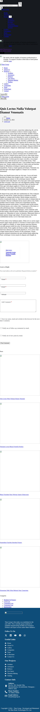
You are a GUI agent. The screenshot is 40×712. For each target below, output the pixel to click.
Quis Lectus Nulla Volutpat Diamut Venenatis (12, 398)
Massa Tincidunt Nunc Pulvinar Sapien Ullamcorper (14, 494)
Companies (7, 85)
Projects (6, 71)
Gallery (6, 84)
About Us (7, 69)
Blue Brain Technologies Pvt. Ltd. (21, 710)
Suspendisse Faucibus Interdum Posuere (11, 542)
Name (3, 279)
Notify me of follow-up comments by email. (15, 328)
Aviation (10, 73)
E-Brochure (7, 89)
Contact (6, 91)
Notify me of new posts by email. (12, 335)
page (10, 61)
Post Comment (5, 343)
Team (5, 87)
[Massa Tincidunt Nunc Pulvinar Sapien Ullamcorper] (20, 491)
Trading (10, 82)
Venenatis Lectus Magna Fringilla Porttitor (11, 446)
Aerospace (11, 75)
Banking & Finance (10, 600)
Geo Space (11, 78)
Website (3, 294)
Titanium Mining (13, 80)
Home (6, 68)
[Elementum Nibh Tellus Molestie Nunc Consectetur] (20, 587)
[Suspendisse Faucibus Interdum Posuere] (20, 539)
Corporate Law (8, 605)
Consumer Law (8, 603)
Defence (10, 77)
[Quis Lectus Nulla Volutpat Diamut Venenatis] (20, 395)
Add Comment (6, 302)
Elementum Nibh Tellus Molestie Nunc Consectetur (14, 590)
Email (3, 287)
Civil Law (7, 121)
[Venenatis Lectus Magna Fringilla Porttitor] (20, 443)
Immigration (7, 607)
